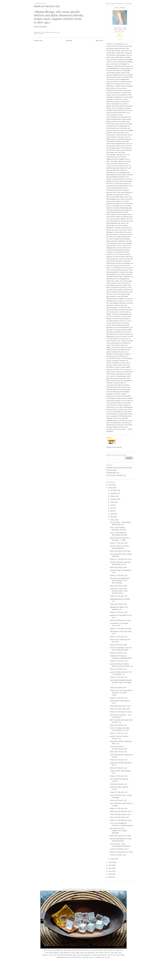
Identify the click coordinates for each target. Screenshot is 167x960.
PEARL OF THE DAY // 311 (118, 808)
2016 (110, 485)
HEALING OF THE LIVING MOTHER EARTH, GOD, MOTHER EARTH (119, 591)
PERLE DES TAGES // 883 (118, 567)
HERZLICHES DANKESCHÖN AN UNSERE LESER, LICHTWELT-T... (121, 682)
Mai (111, 511)
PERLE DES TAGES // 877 (118, 687)
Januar (112, 859)
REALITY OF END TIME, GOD (120, 709)
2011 (110, 871)
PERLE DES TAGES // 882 (118, 586)
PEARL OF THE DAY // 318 (118, 661)
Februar (113, 520)
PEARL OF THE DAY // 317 (118, 677)
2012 (110, 868)
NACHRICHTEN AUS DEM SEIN (116, 468)
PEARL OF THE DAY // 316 (118, 698)
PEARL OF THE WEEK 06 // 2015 (120, 820)
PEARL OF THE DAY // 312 (118, 792)
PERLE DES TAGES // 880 (118, 645)
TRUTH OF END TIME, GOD (119, 817)
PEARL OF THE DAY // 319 (118, 637)
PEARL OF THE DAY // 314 (118, 760)
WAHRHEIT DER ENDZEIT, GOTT (121, 811)
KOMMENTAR (110, 473)
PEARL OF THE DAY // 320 (118, 612)
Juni (111, 508)
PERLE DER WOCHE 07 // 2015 (120, 706)
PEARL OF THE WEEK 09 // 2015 (120, 559)
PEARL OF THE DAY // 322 (118, 575)
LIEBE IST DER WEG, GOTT (119, 849)
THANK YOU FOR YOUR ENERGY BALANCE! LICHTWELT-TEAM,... (121, 693)
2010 (110, 874)
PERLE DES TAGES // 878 (118, 669)
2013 (110, 865)
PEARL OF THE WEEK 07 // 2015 (120, 712)
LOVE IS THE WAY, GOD (118, 855)
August (112, 502)
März (112, 517)
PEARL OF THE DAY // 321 (118, 596)
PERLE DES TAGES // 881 (118, 604)
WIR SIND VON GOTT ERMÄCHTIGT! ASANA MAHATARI (118, 831)
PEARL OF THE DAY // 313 (46, 6)
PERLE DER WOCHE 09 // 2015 (120, 551)
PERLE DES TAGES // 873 (118, 784)
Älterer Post (99, 40)
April (112, 514)
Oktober (113, 496)
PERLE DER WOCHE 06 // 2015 (120, 814)
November (113, 493)
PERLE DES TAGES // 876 (118, 725)
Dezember (113, 490)
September (114, 499)
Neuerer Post (38, 40)
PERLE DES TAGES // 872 (118, 800)
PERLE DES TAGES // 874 (118, 768)
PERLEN (41, 33)
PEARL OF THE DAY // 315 (118, 733)
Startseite (69, 40)
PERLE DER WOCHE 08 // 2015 (120, 620)
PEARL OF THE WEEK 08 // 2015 (120, 628)
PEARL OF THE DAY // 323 (118, 543)
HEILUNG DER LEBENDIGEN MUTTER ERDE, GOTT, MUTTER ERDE (119, 581)
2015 (110, 487)
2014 (110, 862)
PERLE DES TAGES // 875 (118, 751)
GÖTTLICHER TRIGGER (114, 475)
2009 (110, 877)
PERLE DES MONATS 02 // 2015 (120, 836)
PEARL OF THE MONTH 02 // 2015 (121, 852)
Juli (111, 505)
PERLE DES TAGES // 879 (118, 653)
